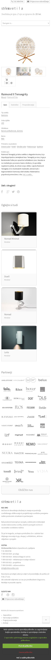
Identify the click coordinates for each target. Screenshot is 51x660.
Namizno (4, 115)
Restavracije (31, 147)
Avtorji (5, 623)
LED (2, 123)
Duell (7, 276)
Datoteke (14, 105)
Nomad (7, 314)
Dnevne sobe (5, 147)
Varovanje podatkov (11, 617)
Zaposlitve (7, 615)
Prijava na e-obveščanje (39, 1)
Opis (5, 105)
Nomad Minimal (11, 238)
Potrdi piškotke (25, 646)
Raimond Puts (12, 97)
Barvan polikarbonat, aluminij (12, 131)
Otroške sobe (21, 147)
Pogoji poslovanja (10, 620)
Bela (2, 139)
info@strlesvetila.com (10, 568)
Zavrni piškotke (25, 652)
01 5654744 (18, 1)
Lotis (6, 352)
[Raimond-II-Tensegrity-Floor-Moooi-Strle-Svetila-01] (25, 49)
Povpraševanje (28, 105)
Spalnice (40, 147)
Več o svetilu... (28, 174)
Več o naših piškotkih (25, 657)
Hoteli (14, 147)
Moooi (3, 97)
